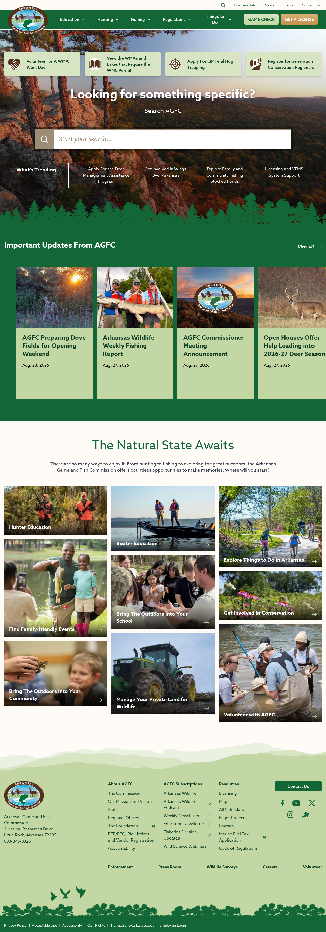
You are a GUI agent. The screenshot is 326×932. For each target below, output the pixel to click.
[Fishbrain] (305, 814)
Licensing (228, 793)
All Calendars (231, 810)
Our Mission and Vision (130, 801)
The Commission (124, 793)
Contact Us (311, 5)
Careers (270, 867)
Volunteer (312, 867)
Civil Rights (96, 925)
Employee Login (172, 925)
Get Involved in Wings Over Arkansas (165, 172)
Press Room (169, 867)
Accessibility (72, 925)
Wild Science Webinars (185, 846)
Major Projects (233, 818)
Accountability (121, 848)
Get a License (299, 19)
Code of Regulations (238, 848)
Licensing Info (245, 5)
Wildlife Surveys (222, 867)
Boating (226, 826)
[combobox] (163, 139)
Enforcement (120, 867)
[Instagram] (290, 814)
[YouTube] (296, 803)
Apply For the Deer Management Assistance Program (106, 175)
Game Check (261, 19)
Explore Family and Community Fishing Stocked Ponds (224, 175)
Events (288, 5)
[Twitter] (312, 803)
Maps (224, 801)
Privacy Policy (15, 925)
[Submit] (44, 139)
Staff (112, 810)
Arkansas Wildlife (180, 793)
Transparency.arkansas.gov (132, 925)
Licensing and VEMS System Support (284, 172)
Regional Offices (123, 818)
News (269, 5)
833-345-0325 (17, 841)
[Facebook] (282, 803)
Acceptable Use (44, 925)
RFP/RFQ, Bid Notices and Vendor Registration (131, 837)
